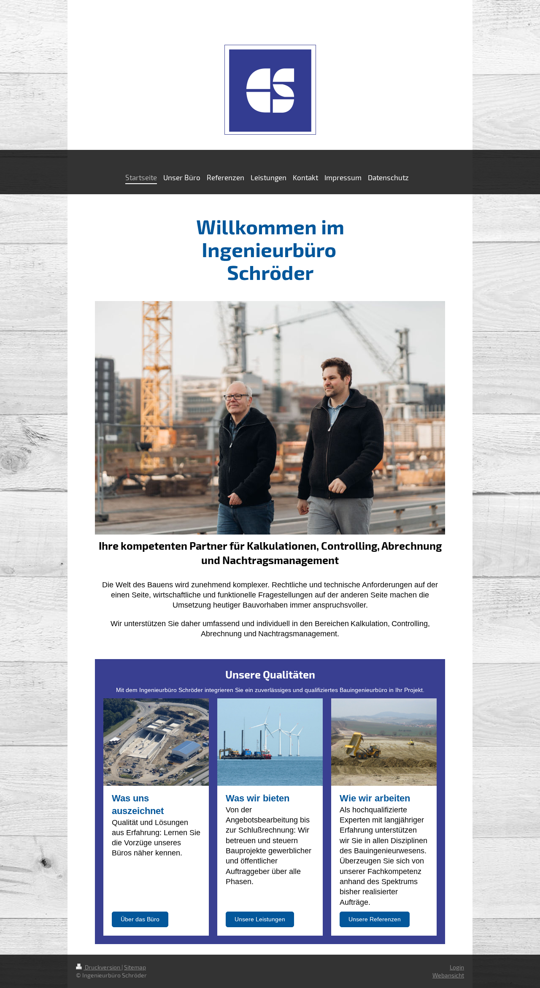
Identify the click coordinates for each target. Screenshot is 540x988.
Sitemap (135, 967)
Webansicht (448, 975)
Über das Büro (140, 919)
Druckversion (103, 967)
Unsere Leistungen (260, 919)
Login (457, 967)
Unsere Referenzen (374, 919)
